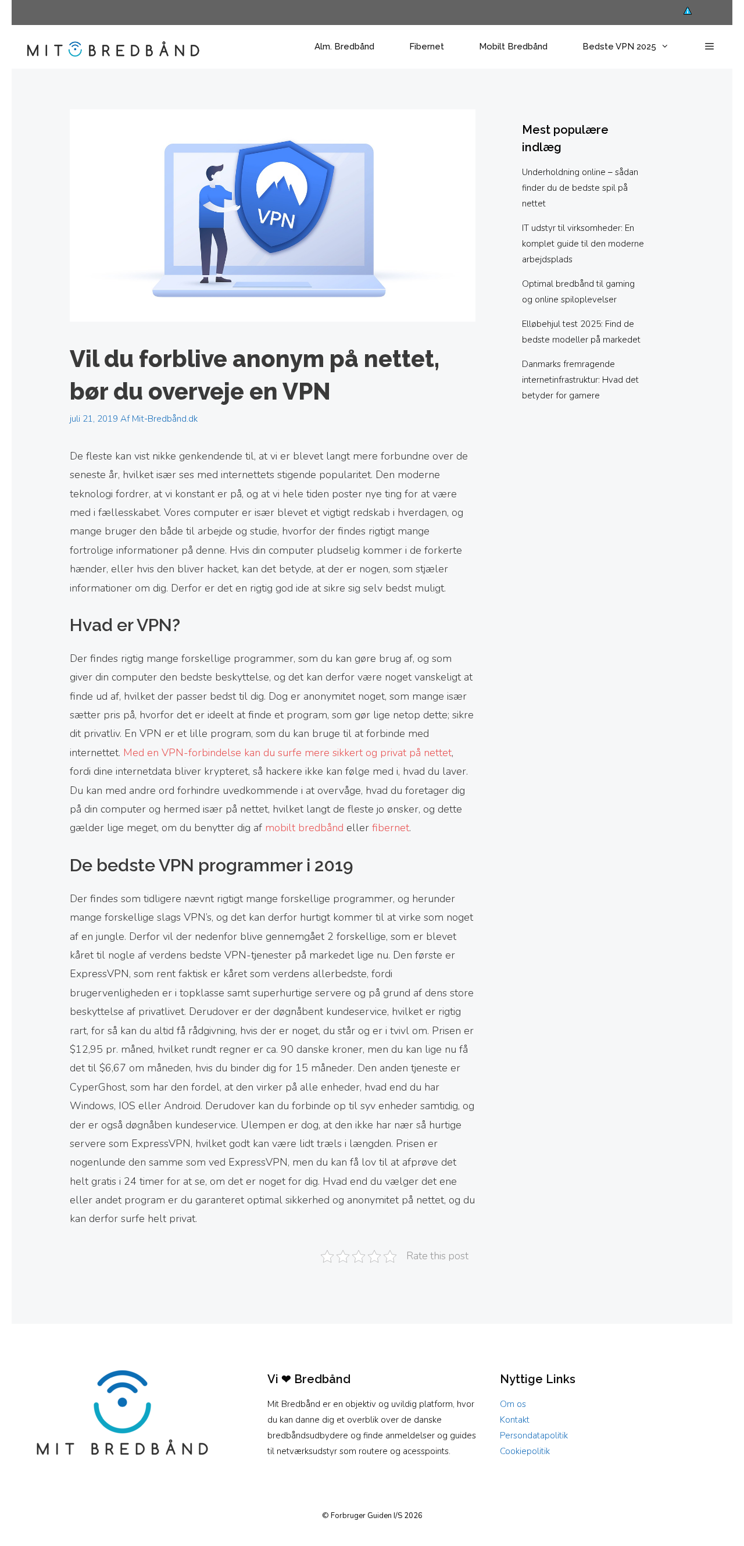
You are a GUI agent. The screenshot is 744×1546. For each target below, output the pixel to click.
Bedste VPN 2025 (619, 46)
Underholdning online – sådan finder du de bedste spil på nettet (580, 187)
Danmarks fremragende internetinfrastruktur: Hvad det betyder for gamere (580, 379)
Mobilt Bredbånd (513, 46)
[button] (709, 47)
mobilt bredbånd (304, 828)
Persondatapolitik (534, 1435)
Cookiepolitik (525, 1451)
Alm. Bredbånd (344, 46)
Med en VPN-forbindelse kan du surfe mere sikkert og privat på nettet (287, 753)
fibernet (390, 828)
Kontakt (515, 1420)
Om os (513, 1404)
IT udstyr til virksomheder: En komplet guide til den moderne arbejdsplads (583, 243)
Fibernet (426, 46)
